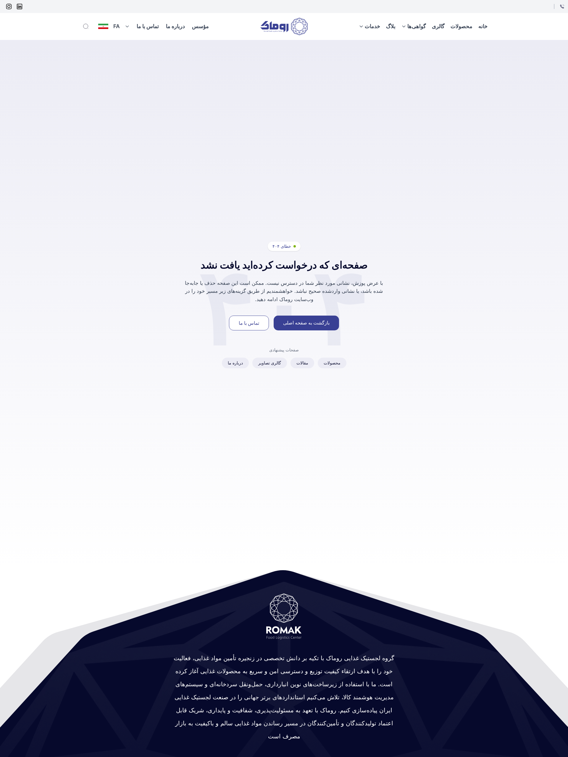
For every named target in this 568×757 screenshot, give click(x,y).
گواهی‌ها (416, 26)
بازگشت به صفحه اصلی (306, 323)
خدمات (372, 26)
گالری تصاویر (269, 362)
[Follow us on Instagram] (9, 6)
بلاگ (391, 26)
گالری (438, 26)
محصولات (461, 26)
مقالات (302, 362)
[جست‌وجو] (85, 26)
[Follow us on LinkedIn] (19, 6)
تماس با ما (148, 26)
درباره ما (175, 26)
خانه (483, 26)
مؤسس (200, 26)
